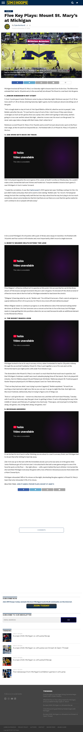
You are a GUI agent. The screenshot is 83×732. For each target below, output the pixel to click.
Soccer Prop (51, 727)
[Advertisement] (41, 219)
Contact (41, 727)
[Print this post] (41, 82)
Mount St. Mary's (47, 484)
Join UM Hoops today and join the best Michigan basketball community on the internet (37, 602)
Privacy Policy (23, 727)
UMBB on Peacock (10, 727)
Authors (33, 727)
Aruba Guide (61, 727)
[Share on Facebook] (17, 82)
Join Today (41, 605)
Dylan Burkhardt (19, 25)
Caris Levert (35, 190)
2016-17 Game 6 (22, 484)
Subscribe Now (10, 598)
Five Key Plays (34, 484)
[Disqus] (41, 561)
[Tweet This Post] (29, 82)
